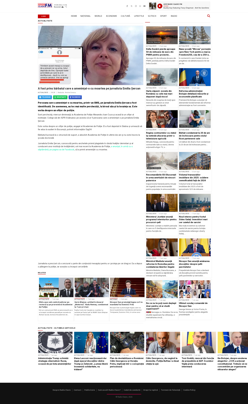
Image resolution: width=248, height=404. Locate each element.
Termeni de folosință (170, 390)
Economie (111, 16)
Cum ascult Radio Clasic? (109, 390)
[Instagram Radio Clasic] (135, 6)
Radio (174, 16)
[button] (179, 6)
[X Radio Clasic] (131, 6)
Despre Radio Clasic (62, 390)
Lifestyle (139, 16)
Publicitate (89, 390)
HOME (74, 16)
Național (85, 16)
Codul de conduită (132, 390)
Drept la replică (150, 390)
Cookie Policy (189, 390)
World (98, 16)
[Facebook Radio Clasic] (127, 6)
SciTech (152, 16)
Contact (77, 390)
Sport (163, 16)
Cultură (125, 16)
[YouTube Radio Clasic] (144, 6)
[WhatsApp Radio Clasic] (140, 6)
